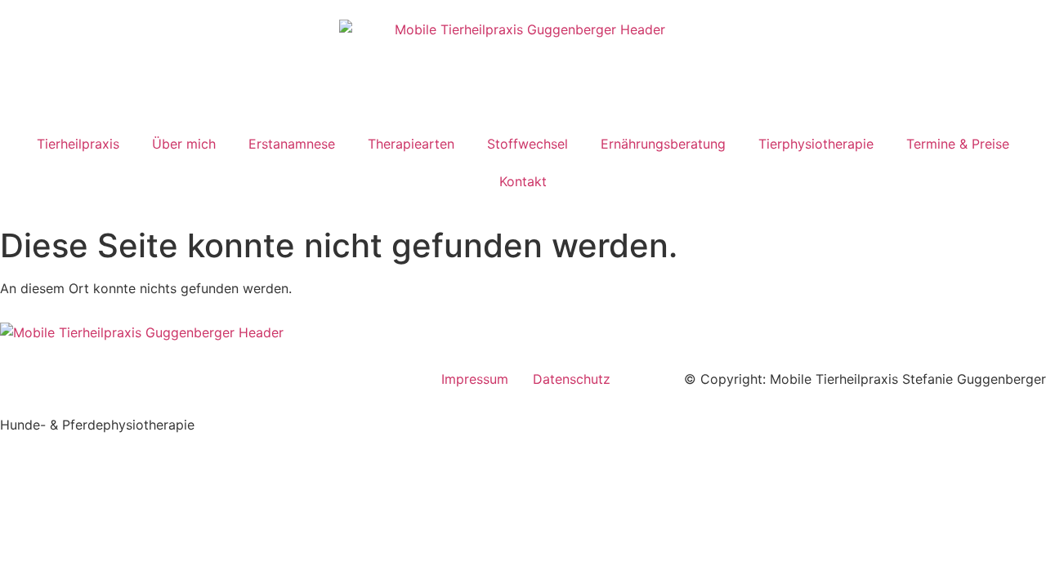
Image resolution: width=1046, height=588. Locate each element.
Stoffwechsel (527, 144)
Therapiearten (411, 144)
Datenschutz (571, 379)
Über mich (184, 144)
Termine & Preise (957, 144)
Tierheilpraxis (78, 144)
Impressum (474, 379)
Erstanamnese (291, 144)
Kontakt (523, 181)
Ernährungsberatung (663, 144)
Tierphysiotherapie (816, 144)
